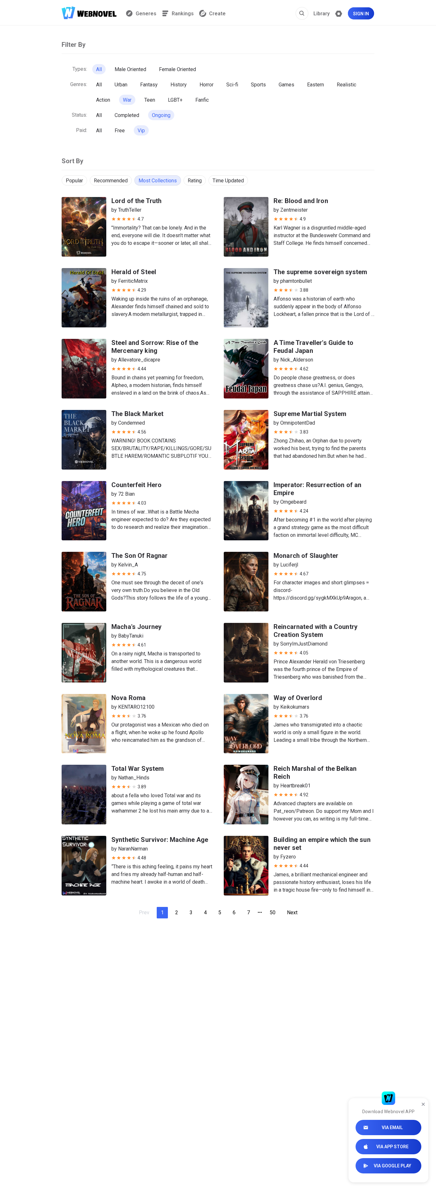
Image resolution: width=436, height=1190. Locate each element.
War (127, 100)
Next (292, 912)
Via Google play (392, 1165)
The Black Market (137, 414)
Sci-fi (232, 85)
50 (272, 912)
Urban (121, 85)
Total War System (137, 768)
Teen (149, 100)
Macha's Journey (136, 627)
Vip (141, 131)
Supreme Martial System (310, 414)
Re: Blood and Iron (301, 201)
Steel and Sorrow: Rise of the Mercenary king (154, 346)
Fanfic (202, 100)
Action (103, 100)
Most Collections (158, 181)
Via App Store (392, 1146)
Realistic (346, 85)
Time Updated (228, 181)
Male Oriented (130, 69)
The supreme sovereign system (320, 272)
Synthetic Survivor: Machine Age (159, 839)
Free (120, 131)
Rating (195, 181)
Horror (206, 85)
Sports (258, 85)
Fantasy (149, 85)
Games (286, 85)
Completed (127, 115)
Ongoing (161, 115)
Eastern (315, 85)
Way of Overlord (298, 698)
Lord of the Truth (136, 201)
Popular (74, 181)
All (99, 69)
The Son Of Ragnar (139, 555)
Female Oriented (177, 69)
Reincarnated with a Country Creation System (315, 631)
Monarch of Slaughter (306, 555)
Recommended (111, 181)
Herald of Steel (133, 272)
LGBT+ (175, 100)
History (178, 85)
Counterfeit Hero (136, 485)
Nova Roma (128, 698)
